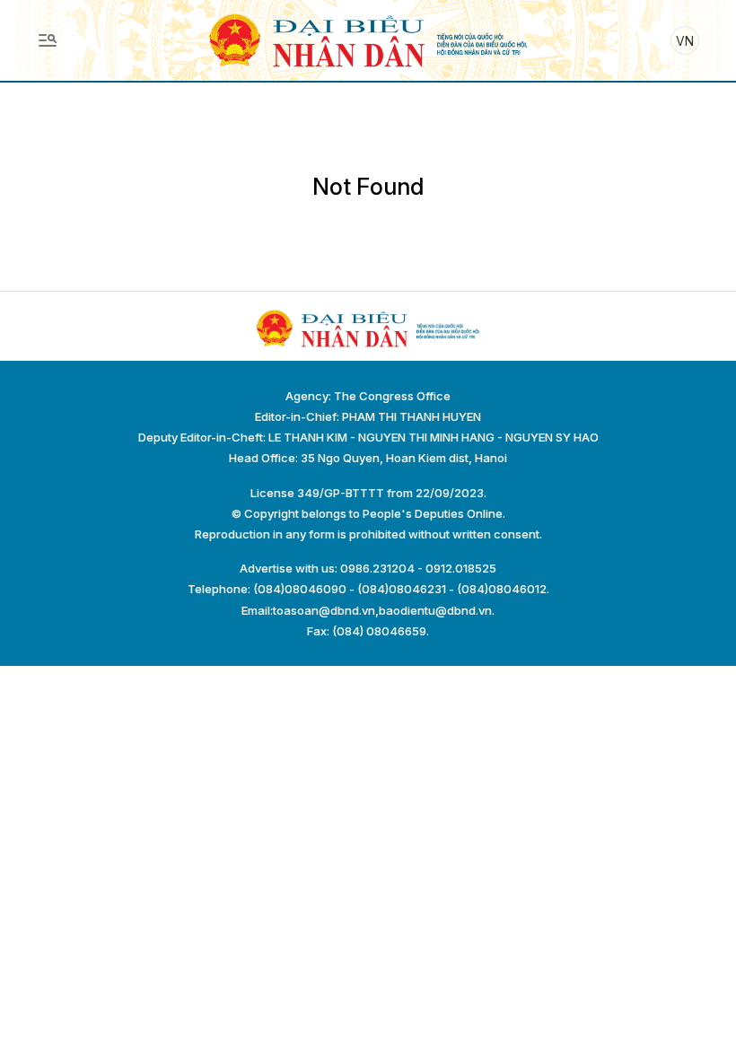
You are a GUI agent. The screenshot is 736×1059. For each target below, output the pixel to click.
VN (685, 40)
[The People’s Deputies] (368, 39)
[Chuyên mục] (47, 40)
